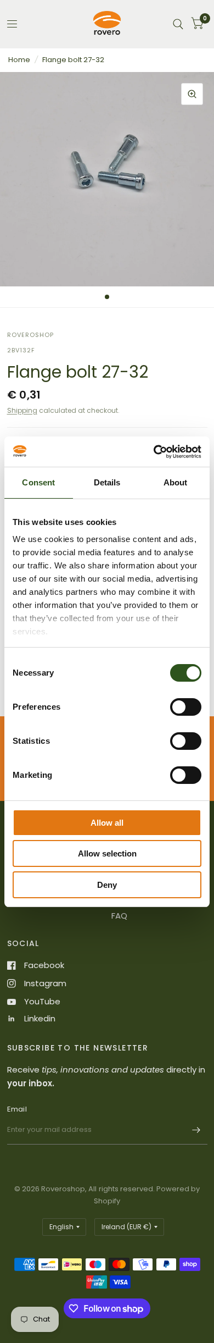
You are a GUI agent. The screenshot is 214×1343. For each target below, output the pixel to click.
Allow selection (107, 853)
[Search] (178, 24)
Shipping (22, 410)
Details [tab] (107, 482)
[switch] (185, 707)
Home (19, 59)
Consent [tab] (38, 482)
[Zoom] (192, 94)
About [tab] (176, 482)
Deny (107, 884)
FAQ (119, 915)
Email (17, 1109)
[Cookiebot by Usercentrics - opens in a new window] (153, 452)
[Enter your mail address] (196, 1130)
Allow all (107, 822)
